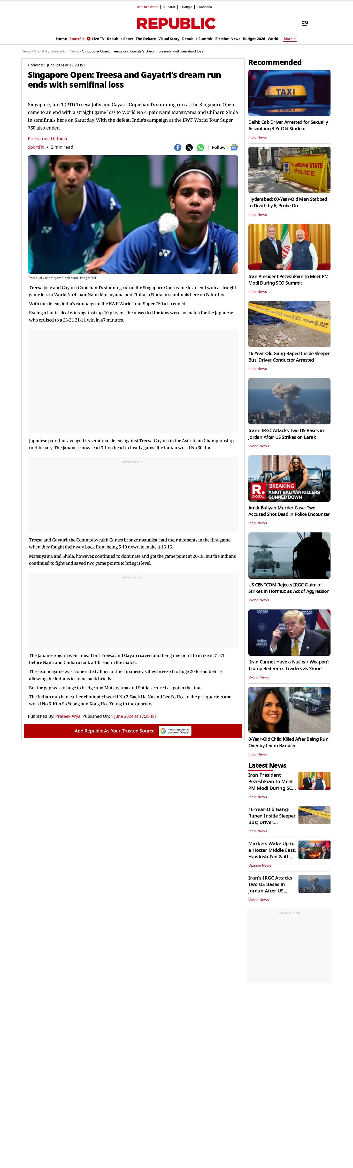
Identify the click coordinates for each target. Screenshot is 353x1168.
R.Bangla (186, 7)
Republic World (147, 7)
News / (27, 51)
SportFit (36, 147)
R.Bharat (169, 7)
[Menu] (303, 23)
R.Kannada (204, 7)
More (288, 38)
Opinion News (260, 865)
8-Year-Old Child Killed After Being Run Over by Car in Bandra (288, 742)
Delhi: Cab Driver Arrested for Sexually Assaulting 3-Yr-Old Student (288, 125)
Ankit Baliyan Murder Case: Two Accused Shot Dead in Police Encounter (288, 511)
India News (257, 137)
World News (258, 446)
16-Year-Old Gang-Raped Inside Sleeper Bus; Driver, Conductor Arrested (289, 356)
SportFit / (41, 51)
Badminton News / (65, 51)
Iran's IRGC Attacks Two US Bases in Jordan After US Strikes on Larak (286, 433)
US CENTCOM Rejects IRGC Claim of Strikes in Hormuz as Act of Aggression (289, 588)
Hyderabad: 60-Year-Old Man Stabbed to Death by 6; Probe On (287, 202)
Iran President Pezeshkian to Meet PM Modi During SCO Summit (288, 279)
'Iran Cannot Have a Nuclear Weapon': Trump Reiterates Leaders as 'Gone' (288, 665)
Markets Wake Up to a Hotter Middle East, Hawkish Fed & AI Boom (272, 853)
